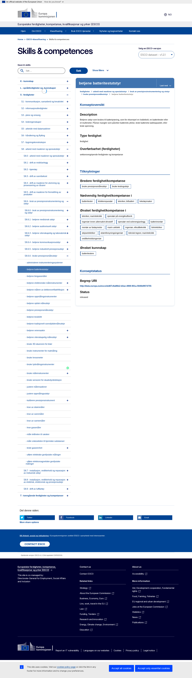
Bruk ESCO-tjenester (81, 31)
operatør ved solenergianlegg (131, 222)
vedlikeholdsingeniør (91, 238)
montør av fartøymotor (92, 227)
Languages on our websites (96, 650)
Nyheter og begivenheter (111, 31)
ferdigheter (85, 91)
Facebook (70, 517)
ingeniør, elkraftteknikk (135, 227)
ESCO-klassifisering (36, 39)
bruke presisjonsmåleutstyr (95, 94)
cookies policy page (66, 667)
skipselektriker (88, 233)
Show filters (98, 70)
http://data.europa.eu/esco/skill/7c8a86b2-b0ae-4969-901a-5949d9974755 (115, 286)
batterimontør (157, 222)
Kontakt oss (134, 31)
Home (20, 39)
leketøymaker (145, 201)
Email (146, 517)
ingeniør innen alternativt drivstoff (97, 222)
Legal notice (149, 650)
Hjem (23, 31)
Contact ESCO (87, 573)
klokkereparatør (105, 201)
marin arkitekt (113, 227)
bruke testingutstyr (120, 186)
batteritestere (88, 253)
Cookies (117, 650)
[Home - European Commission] (39, 13)
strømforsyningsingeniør (112, 233)
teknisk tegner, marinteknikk (141, 233)
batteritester (87, 201)
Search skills (24, 65)
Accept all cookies (121, 668)
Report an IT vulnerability (67, 650)
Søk (78, 70)
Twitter (29, 517)
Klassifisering (56, 31)
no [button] (170, 14)
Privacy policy (132, 650)
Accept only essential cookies (154, 668)
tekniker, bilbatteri (126, 201)
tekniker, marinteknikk (92, 216)
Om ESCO (36, 31)
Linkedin (108, 517)
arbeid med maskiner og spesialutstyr (110, 91)
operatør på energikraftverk (119, 216)
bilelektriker (156, 227)
